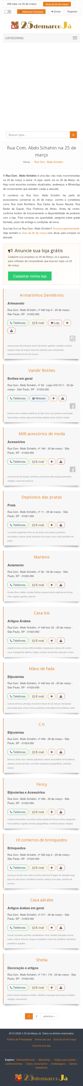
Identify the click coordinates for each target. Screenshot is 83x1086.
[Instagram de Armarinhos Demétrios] (72, 338)
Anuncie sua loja (41, 1045)
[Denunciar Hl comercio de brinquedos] (61, 868)
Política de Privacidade (19, 1039)
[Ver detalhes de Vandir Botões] (53, 398)
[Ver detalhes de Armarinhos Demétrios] (67, 323)
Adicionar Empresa (32, 11)
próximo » (49, 1016)
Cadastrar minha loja (30, 276)
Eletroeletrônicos (25, 1059)
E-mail (39, 323)
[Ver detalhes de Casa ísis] (51, 641)
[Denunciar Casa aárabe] (61, 928)
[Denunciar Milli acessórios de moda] (61, 462)
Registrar (72, 11)
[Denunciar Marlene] (61, 585)
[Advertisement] (41, 85)
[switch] (7, 11)
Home (26, 162)
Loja (56, 323)
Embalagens (58, 1063)
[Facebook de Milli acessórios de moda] (72, 469)
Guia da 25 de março (57, 4)
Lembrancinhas (13, 1063)
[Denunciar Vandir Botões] (63, 398)
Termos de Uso (42, 1039)
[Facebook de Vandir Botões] (72, 406)
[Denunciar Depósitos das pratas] (61, 525)
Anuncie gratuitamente (66, 228)
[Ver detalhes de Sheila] (51, 987)
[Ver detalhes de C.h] (51, 752)
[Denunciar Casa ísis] (61, 641)
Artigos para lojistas (65, 1059)
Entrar (57, 11)
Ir (73, 135)
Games (73, 1063)
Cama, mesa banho (37, 1063)
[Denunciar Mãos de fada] (61, 696)
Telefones (19, 323)
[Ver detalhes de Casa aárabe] (51, 928)
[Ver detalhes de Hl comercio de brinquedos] (51, 868)
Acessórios (41, 1067)
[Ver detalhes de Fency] (51, 812)
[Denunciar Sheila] (61, 987)
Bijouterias (44, 1059)
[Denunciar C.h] (61, 752)
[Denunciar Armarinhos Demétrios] (11, 331)
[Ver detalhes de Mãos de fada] (51, 696)
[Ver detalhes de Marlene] (51, 585)
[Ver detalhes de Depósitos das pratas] (51, 525)
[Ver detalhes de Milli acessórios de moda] (51, 462)
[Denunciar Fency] (61, 812)
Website (40, 398)
